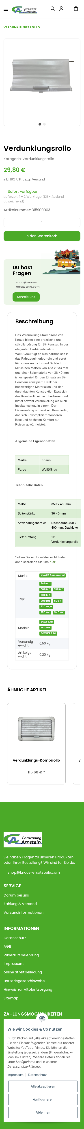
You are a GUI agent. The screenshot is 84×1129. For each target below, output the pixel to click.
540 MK (59, 612)
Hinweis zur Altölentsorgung (28, 989)
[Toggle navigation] (6, 7)
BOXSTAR (47, 621)
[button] (52, 9)
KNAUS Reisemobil (53, 575)
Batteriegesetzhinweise (24, 981)
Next (69, 743)
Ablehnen (43, 1112)
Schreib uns (26, 297)
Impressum (14, 963)
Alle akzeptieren (43, 1086)
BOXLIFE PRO (48, 633)
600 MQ (45, 595)
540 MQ (45, 583)
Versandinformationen (23, 912)
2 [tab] (44, 124)
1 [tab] (40, 124)
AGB (7, 946)
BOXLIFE (45, 627)
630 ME (58, 589)
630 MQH (46, 606)
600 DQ (45, 601)
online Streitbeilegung (23, 972)
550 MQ (45, 612)
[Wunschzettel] (68, 9)
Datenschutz (15, 937)
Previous (15, 743)
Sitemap (11, 998)
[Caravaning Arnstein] (24, 9)
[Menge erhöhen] (75, 222)
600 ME (45, 589)
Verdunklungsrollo (38, 158)
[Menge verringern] (8, 222)
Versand (38, 179)
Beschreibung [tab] (34, 321)
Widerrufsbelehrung (21, 955)
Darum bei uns (16, 895)
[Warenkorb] (75, 9)
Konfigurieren (43, 1099)
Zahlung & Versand (20, 903)
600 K (57, 601)
